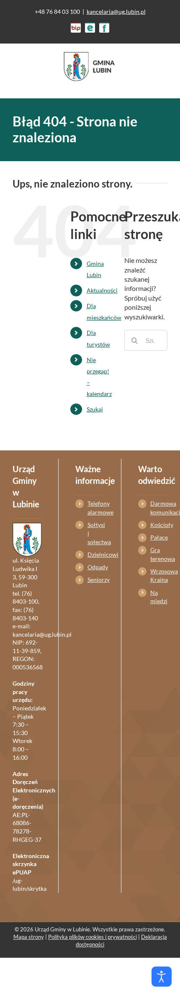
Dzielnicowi (95, 554)
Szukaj (95, 409)
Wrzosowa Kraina (158, 575)
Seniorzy (95, 579)
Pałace (158, 537)
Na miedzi (158, 596)
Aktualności (102, 290)
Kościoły (158, 524)
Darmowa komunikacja (158, 507)
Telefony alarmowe (95, 507)
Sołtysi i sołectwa (95, 533)
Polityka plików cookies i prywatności (92, 936)
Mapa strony (28, 936)
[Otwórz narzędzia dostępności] (162, 977)
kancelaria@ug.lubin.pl (116, 11)
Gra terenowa (158, 554)
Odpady (95, 567)
